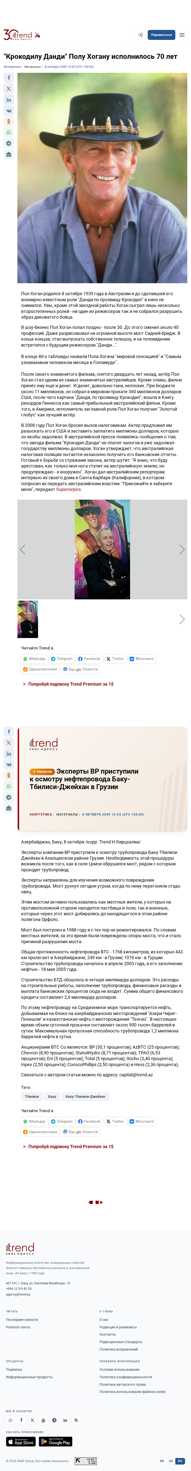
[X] (32, 1420)
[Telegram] (54, 1420)
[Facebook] (21, 1420)
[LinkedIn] (65, 1420)
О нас (103, 1320)
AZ (171, 1461)
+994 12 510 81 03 (19, 1288)
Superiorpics (68, 489)
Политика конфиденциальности (125, 1377)
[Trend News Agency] (20, 1249)
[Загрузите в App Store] (21, 1442)
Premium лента (18, 1327)
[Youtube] (43, 1420)
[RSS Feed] (76, 1420)
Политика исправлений (118, 1349)
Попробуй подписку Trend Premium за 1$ (70, 684)
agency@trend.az (18, 1294)
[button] (8, 78)
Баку (52, 1097)
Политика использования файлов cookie (132, 1392)
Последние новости (22, 1320)
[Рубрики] (182, 35)
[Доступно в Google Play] (55, 1442)
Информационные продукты (29, 1377)
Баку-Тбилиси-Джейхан (85, 1097)
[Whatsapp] (10, 1420)
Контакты (107, 1334)
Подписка (14, 1370)
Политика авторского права (122, 1384)
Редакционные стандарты (120, 1342)
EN (162, 1461)
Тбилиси (32, 1097)
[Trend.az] (22, 34)
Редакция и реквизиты (118, 1327)
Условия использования (119, 1370)
